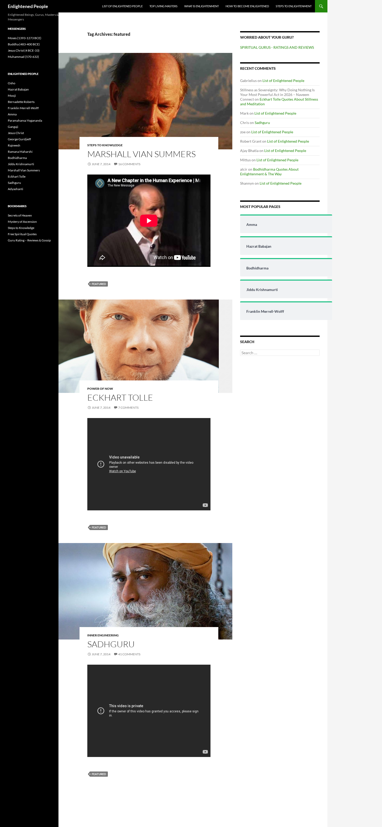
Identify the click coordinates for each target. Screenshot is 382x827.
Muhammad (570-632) (23, 57)
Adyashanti (15, 189)
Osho (11, 83)
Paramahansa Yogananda (25, 120)
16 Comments (129, 164)
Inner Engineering (103, 635)
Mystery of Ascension (22, 222)
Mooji (12, 96)
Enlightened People (28, 6)
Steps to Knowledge (105, 145)
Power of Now (100, 389)
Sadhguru (111, 644)
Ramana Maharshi (20, 152)
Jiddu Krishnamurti (21, 164)
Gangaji (13, 127)
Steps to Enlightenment (294, 6)
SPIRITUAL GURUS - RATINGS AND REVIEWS (277, 47)
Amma (12, 114)
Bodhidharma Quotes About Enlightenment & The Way (269, 171)
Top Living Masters (163, 6)
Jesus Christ (16, 133)
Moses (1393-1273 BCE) (24, 38)
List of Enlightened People (122, 6)
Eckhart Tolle (120, 397)
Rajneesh (14, 145)
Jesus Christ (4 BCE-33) (23, 50)
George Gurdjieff (19, 139)
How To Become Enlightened (247, 6)
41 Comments (129, 654)
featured (99, 284)
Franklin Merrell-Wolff (23, 108)
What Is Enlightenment (201, 6)
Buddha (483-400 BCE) (24, 44)
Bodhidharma (17, 158)
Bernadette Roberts (21, 102)
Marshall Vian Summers (141, 154)
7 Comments (128, 407)
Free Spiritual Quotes (22, 234)
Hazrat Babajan (18, 89)
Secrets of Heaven (20, 215)
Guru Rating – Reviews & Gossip (29, 240)
